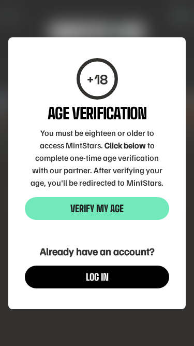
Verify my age (97, 208)
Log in (97, 277)
